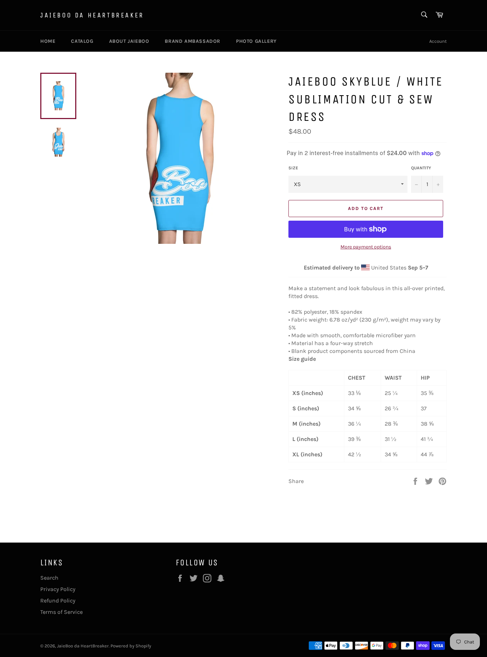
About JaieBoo (129, 41)
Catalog (82, 41)
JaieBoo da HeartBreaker (92, 15)
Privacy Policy (57, 589)
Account (438, 41)
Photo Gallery (256, 41)
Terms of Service (61, 612)
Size (293, 167)
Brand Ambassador (192, 41)
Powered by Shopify (131, 645)
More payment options (365, 247)
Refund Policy (57, 600)
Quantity (421, 167)
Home (47, 41)
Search (49, 577)
